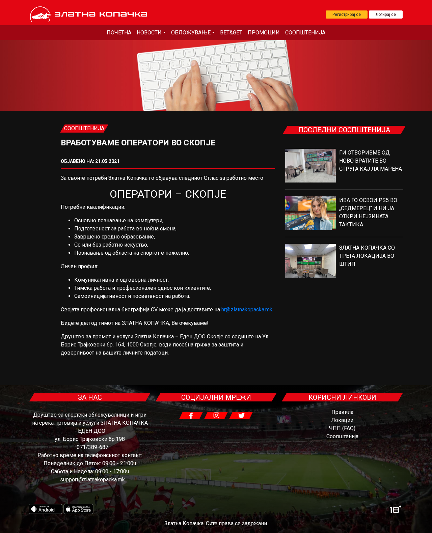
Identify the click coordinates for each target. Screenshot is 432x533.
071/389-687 (92, 447)
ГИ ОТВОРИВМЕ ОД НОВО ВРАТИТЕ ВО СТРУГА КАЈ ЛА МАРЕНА (370, 160)
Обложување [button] (191, 32)
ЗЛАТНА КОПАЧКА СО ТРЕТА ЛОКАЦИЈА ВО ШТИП (367, 256)
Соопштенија (305, 32)
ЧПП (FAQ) (342, 428)
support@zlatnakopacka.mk (92, 479)
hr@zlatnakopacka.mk (246, 309)
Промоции (264, 32)
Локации (342, 420)
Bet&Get (231, 32)
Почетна (119, 32)
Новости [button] (149, 32)
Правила (342, 412)
